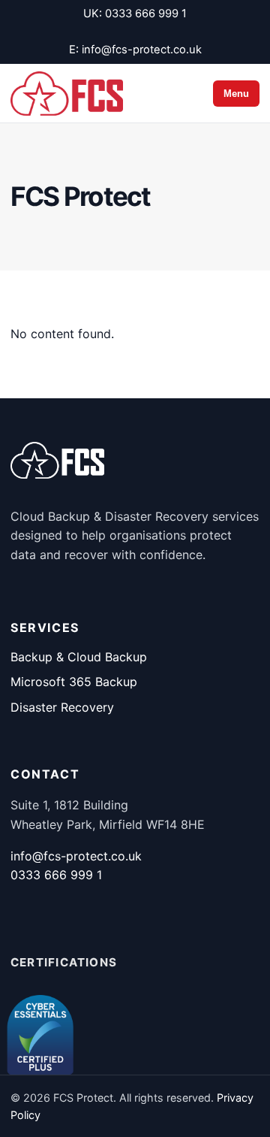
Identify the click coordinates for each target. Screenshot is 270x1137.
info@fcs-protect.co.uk (142, 49)
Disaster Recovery (62, 707)
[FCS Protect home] (66, 93)
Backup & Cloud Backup (78, 656)
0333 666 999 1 (146, 13)
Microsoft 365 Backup (73, 681)
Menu (236, 93)
